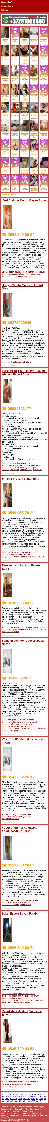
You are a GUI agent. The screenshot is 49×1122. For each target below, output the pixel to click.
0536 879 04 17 (24, 118)
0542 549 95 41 (15, 99)
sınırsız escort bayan (28, 557)
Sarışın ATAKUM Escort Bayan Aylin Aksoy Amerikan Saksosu (24, 59)
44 (16, 1099)
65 (26, 1101)
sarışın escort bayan (10, 557)
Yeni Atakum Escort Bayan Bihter (5, 97)
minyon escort (26, 1084)
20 (43, 1094)
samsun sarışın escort (36, 630)
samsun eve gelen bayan (25, 467)
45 (19, 1099)
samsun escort (8, 276)
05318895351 (5, 59)
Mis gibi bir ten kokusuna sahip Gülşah (14, 133)
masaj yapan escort (26, 902)
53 (40, 1099)
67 (32, 1101)
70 (40, 1101)
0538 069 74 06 (24, 100)
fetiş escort (6, 814)
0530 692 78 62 (15, 80)
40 (6, 1099)
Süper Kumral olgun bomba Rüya (15, 97)
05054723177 (34, 81)
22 (3, 1097)
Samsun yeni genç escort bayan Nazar (34, 40)
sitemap (5, 1118)
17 (35, 1094)
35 (37, 1097)
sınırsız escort (25, 905)
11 (19, 1094)
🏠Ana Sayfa (7, 2)
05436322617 (34, 43)
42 (11, 1099)
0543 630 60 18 (44, 116)
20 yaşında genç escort (11, 720)
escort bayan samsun (11, 726)
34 (34, 1097)
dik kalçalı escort (9, 900)
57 (6, 1101)
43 (13, 1099)
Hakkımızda (36, 1113)
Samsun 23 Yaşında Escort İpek (5, 40)
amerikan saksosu (9, 1082)
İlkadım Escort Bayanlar (20, 1113)
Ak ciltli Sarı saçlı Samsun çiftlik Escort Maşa (24, 115)
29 (21, 1097)
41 (8, 1099)
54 (42, 1099)
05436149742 (5, 116)
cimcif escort (23, 1082)
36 (40, 1097)
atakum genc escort (10, 274)
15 (30, 1094)
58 (8, 1101)
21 (45, 1094)
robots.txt (43, 1116)
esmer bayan (35, 1082)
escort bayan (22, 900)
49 (29, 1099)
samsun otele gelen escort (31, 470)
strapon (41, 557)
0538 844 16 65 (15, 135)
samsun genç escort (10, 470)
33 (32, 1097)
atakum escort (21, 272)
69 (37, 1101)
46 (21, 1099)
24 (8, 1097)
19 (40, 1094)
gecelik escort (22, 552)
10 (17, 1094)
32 (29, 1097)
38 (45, 1097)
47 (24, 1099)
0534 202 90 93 (5, 135)
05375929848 (5, 80)
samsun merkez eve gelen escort (16, 998)
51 (34, 1099)
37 (42, 1097)
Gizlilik (21, 1116)
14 (27, 1094)
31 (26, 1097)
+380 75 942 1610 (14, 41)
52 (37, 1099)
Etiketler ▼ (6, 10)
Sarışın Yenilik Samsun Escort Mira (5, 78)
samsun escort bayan (24, 276)
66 (29, 1101)
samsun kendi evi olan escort (14, 630)
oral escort (17, 362)
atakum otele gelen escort (30, 274)
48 (26, 1099)
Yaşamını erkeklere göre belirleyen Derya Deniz (5, 133)
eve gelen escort (9, 552)
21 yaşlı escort (8, 272)
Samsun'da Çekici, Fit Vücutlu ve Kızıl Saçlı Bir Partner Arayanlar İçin (34, 134)
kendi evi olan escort (26, 994)
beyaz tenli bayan (9, 994)
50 (32, 1099)
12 (22, 1094)
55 (45, 1099)
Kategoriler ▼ (7, 6)
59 (11, 1101)
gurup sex (27, 814)
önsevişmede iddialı (10, 905)
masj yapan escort (9, 554)
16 (32, 1094)
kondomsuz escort (9, 817)
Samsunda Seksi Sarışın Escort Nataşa (34, 115)
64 (24, 1101)
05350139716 (34, 60)
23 (6, 1097)
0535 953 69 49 (15, 116)
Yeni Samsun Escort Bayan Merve (34, 58)
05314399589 (5, 43)
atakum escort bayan (36, 272)
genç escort (7, 362)
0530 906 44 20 (24, 43)
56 (3, 1101)
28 (19, 1097)
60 (13, 1101)
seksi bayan (27, 362)
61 (16, 1101)
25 (11, 1097)
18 (38, 1094)
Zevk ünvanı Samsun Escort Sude (24, 40)
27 (16, 1097)
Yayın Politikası (11, 1116)
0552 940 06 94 (5, 99)
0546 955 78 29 (15, 59)
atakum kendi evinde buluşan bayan (17, 627)
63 (21, 1101)
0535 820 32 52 (24, 63)
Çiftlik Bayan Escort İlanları (21, 1109)
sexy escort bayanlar (10, 819)
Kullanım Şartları (31, 1116)
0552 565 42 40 (34, 118)
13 (24, 1094)
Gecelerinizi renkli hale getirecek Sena (15, 78)
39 (3, 1099)
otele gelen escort (25, 554)
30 (24, 1097)
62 (19, 1101)
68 (34, 1101)
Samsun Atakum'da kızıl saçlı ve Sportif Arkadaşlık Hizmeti (15, 153)
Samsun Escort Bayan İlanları (13, 1107)
